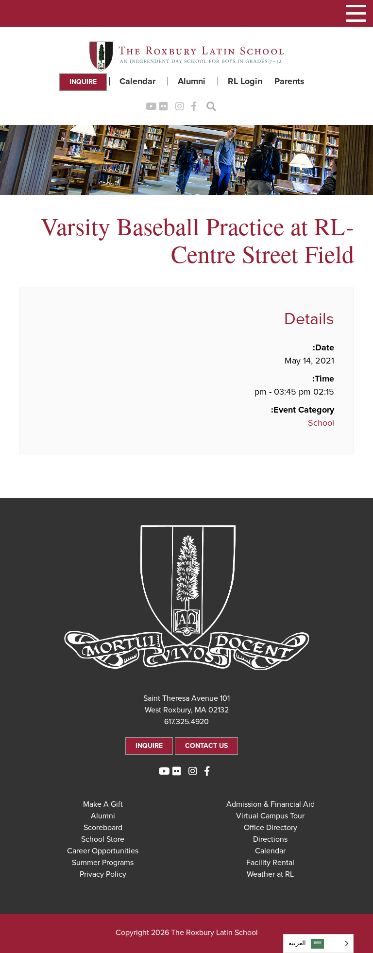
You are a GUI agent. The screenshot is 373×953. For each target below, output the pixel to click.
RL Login (245, 81)
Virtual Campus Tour (270, 816)
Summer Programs (103, 862)
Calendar (137, 81)
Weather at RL (270, 874)
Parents (289, 81)
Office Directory (270, 827)
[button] (356, 13)
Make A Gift (103, 804)
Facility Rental (270, 862)
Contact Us (206, 746)
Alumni (191, 81)
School (321, 422)
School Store (102, 839)
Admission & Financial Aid (270, 804)
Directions (270, 839)
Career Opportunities (102, 851)
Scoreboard (103, 827)
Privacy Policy (103, 874)
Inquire (83, 82)
